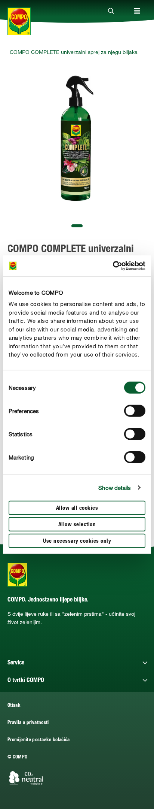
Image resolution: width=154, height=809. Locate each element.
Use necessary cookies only (77, 541)
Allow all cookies (77, 508)
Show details (114, 487)
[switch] (134, 410)
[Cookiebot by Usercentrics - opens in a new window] (112, 266)
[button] (77, 225)
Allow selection (77, 524)
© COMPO (17, 757)
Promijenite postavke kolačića (38, 740)
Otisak (14, 705)
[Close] (111, 11)
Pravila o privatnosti (28, 723)
